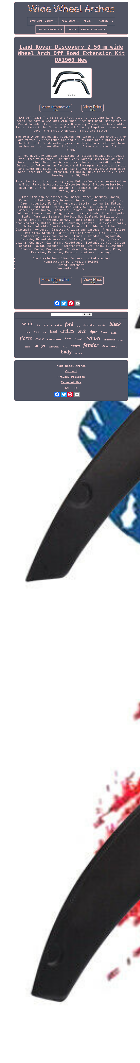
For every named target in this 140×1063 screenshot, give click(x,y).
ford (69, 324)
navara (78, 353)
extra (75, 345)
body (66, 352)
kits (46, 325)
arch (82, 331)
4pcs (93, 331)
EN (67, 387)
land (53, 332)
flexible (114, 333)
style (78, 326)
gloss (64, 346)
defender (88, 325)
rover (39, 339)
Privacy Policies (71, 377)
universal (54, 346)
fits (38, 325)
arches (67, 331)
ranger (39, 345)
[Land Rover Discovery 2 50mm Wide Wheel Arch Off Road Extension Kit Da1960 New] (71, 83)
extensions (54, 339)
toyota (79, 339)
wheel (93, 338)
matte (27, 347)
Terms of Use (71, 382)
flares (26, 338)
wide (28, 323)
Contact (71, 371)
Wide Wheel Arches (71, 366)
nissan (120, 340)
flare (68, 339)
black (115, 324)
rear (44, 333)
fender (91, 345)
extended (102, 325)
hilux (104, 332)
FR (75, 387)
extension (56, 325)
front (28, 332)
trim (36, 332)
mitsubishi (109, 339)
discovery (109, 346)
